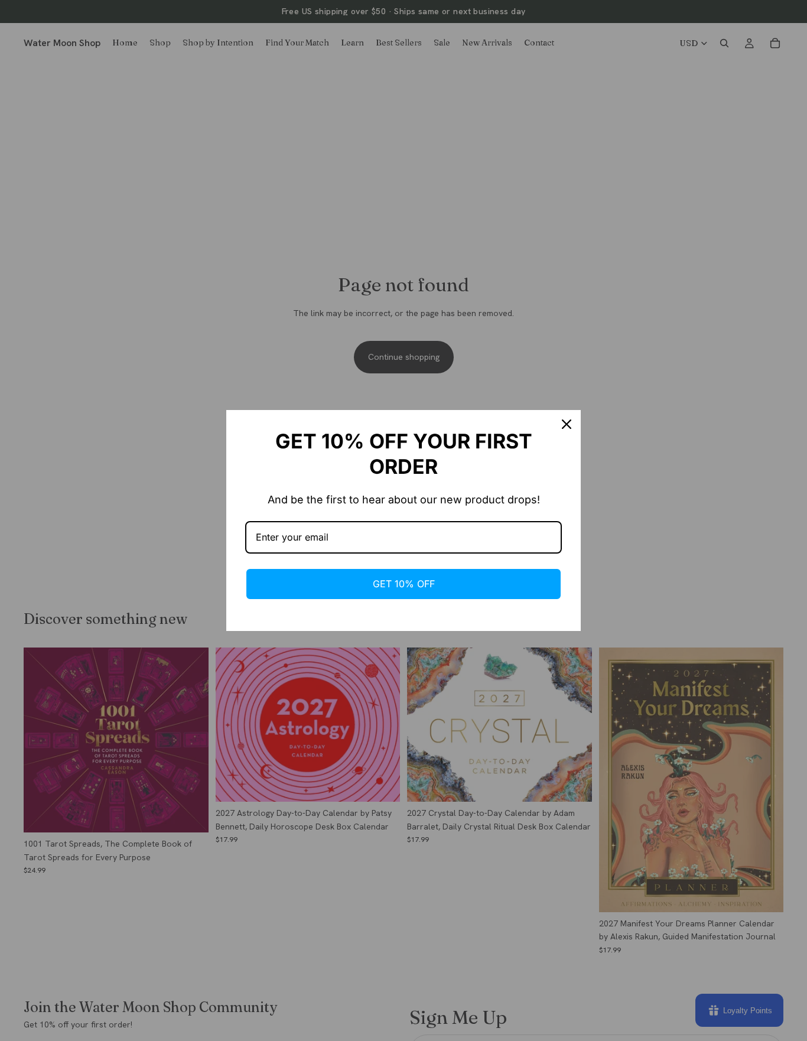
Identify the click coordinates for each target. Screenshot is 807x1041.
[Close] (566, 424)
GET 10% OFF (404, 584)
